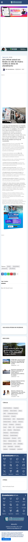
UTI (15, 443)
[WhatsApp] (8, 274)
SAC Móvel (12, 268)
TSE (19, 441)
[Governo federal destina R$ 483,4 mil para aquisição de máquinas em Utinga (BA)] (6, 382)
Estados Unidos (7, 421)
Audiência (6, 410)
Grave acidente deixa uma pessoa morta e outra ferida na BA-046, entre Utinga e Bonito (13, 351)
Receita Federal (13, 435)
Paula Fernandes (14, 432)
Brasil (20, 410)
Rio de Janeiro (7, 438)
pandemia (20, 449)
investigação (12, 449)
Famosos (21, 421)
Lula (5, 430)
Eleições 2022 (20, 419)
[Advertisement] (14, 31)
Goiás (5, 427)
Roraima (14, 438)
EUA (14, 419)
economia (17, 446)
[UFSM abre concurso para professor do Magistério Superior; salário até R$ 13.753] (6, 361)
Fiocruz (5, 424)
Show (5, 441)
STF (19, 438)
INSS (10, 427)
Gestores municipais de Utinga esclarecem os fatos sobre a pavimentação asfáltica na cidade (17, 372)
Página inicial (5, 57)
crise (5, 446)
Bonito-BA (4, 268)
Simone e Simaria (12, 441)
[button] (2, 2)
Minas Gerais (17, 430)
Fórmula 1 (18, 424)
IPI (13, 427)
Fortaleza (11, 424)
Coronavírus (6, 416)
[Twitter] (5, 274)
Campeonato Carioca (12, 413)
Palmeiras (6, 432)
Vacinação (20, 443)
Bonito (10, 57)
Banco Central (13, 410)
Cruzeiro (13, 416)
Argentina (16, 408)
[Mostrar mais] (17, 274)
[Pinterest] (11, 274)
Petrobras (6, 435)
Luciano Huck (19, 427)
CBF (5, 413)
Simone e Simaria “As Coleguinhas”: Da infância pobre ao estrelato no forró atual (18, 393)
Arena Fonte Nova (7, 408)
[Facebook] (2, 274)
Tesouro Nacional (7, 443)
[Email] (14, 274)
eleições (5, 449)
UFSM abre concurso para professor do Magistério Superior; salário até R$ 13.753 (18, 361)
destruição (10, 446)
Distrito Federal (7, 419)
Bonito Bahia (16, 266)
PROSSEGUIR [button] (6, 539)
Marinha (9, 430)
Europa (14, 421)
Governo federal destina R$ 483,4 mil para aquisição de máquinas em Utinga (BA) (18, 383)
